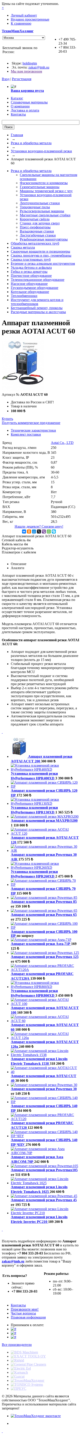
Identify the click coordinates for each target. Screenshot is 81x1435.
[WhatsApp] (49, 531)
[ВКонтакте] (24, 531)
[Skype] (54, 531)
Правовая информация (28, 1317)
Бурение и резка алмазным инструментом (43, 263)
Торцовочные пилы (35, 207)
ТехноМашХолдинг (18, 31)
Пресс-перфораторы (35, 227)
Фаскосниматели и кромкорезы (44, 183)
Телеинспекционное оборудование (37, 280)
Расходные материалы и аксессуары (38, 312)
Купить (7, 419)
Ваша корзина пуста (27, 91)
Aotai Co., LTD (62, 443)
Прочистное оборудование (31, 276)
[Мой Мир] (34, 531)
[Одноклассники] (29, 531)
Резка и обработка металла (31, 143)
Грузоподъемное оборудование (34, 288)
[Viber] (44, 531)
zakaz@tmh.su (38, 67)
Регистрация (21, 79)
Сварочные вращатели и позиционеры (40, 251)
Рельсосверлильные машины (42, 211)
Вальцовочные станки (37, 231)
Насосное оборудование (29, 284)
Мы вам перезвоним (26, 71)
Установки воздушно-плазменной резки (41, 151)
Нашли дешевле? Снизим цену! (39, 526)
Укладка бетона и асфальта (31, 267)
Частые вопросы (23, 1313)
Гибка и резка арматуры (29, 271)
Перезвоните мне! (24, 1309)
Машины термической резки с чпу (46, 191)
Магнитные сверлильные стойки (45, 215)
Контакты (18, 1305)
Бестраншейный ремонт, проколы (37, 308)
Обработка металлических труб (35, 243)
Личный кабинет (24, 15)
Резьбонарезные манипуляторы (44, 239)
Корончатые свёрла (35, 219)
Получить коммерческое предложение (31, 423)
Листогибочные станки (38, 235)
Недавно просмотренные (30, 19)
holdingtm (29, 63)
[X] (39, 531)
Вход (5, 79)
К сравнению (21, 23)
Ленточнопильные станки (40, 203)
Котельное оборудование (30, 292)
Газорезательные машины (39, 187)
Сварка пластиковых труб (31, 259)
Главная (17, 135)
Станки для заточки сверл (40, 223)
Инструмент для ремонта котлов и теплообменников (37, 302)
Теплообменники (24, 296)
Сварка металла (23, 247)
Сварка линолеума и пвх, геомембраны (41, 255)
